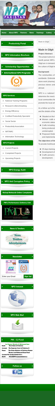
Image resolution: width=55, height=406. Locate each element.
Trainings (40, 33)
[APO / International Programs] (17, 86)
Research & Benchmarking (16, 106)
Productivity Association (14, 126)
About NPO (13, 33)
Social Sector (10, 121)
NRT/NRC (9, 132)
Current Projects (11, 148)
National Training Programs (16, 101)
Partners (23, 33)
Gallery (49, 33)
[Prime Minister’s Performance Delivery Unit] (17, 219)
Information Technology (14, 137)
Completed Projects (13, 153)
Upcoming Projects (12, 158)
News (31, 33)
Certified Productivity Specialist (17, 116)
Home (4, 33)
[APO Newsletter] (24, 272)
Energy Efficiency (12, 111)
